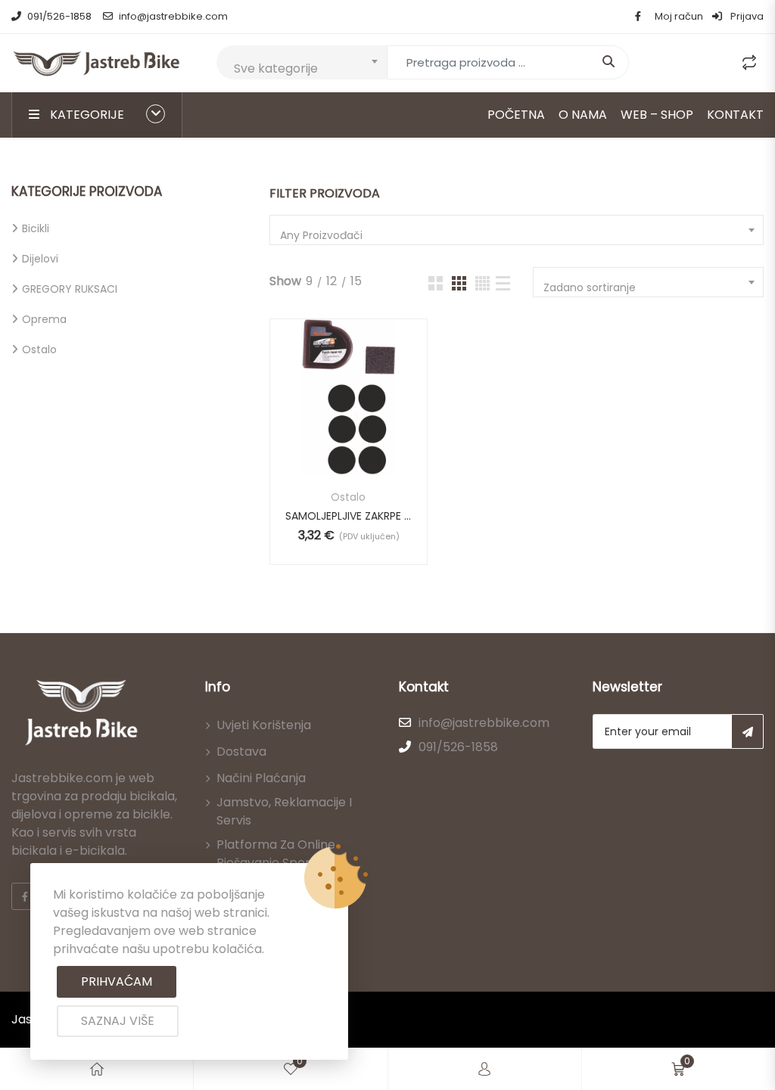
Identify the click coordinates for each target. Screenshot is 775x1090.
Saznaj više (117, 1020)
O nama (583, 114)
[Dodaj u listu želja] (347, 413)
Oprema (44, 319)
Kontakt (735, 114)
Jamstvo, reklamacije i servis (284, 811)
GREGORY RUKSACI (69, 289)
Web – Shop (657, 114)
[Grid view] (435, 283)
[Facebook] (25, 896)
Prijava (746, 16)
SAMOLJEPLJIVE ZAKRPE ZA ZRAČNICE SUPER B (348, 515)
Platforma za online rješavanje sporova (275, 853)
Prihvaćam (116, 981)
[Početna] (97, 1069)
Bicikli (35, 228)
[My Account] (484, 1069)
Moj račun (679, 16)
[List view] (503, 283)
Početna (516, 114)
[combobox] (301, 62)
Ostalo (39, 349)
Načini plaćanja (261, 778)
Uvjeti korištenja (263, 725)
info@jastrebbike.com (173, 16)
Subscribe (747, 731)
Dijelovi (40, 258)
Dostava (241, 751)
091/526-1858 (59, 16)
